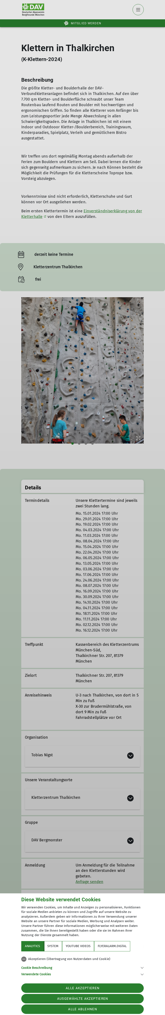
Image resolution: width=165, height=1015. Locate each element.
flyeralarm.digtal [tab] (112, 946)
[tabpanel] (82, 966)
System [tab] (52, 946)
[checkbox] (82, 959)
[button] (82, 967)
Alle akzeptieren (82, 988)
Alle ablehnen (82, 1009)
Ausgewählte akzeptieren (82, 999)
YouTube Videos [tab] (78, 946)
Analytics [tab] (32, 946)
